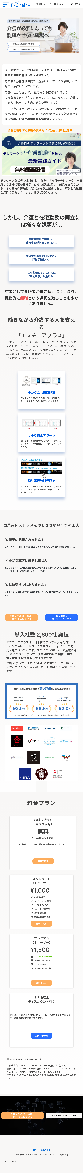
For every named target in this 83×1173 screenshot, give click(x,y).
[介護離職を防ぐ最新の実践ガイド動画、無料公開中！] (41, 146)
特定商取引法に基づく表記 (26, 1155)
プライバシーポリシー (48, 1155)
